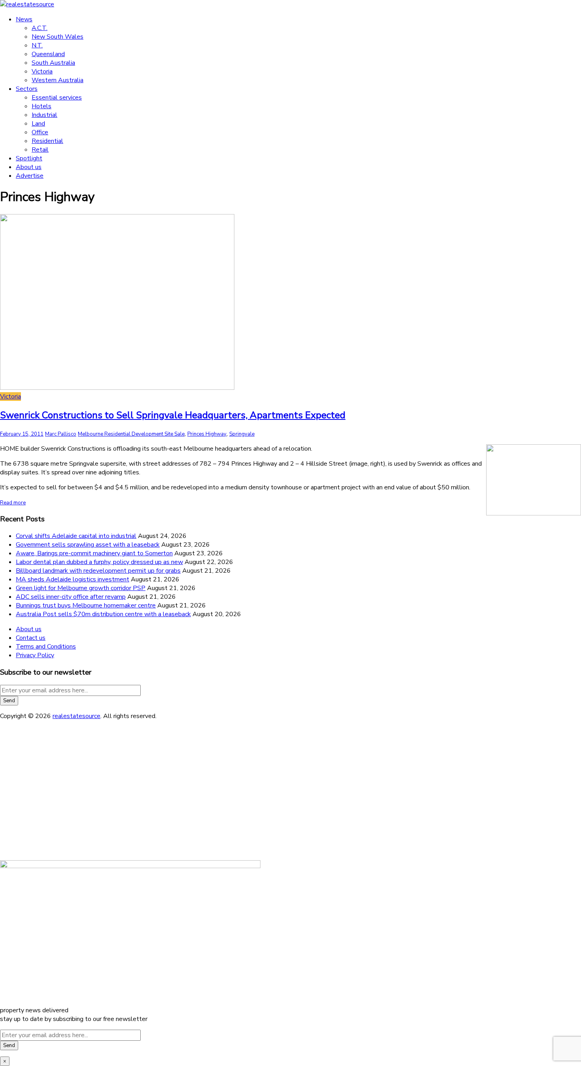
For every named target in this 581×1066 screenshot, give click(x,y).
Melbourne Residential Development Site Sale (131, 434)
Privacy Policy (35, 655)
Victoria (42, 71)
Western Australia (57, 80)
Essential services (57, 97)
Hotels (41, 106)
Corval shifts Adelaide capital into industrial (76, 536)
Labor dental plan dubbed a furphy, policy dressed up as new (99, 562)
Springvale (242, 434)
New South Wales (57, 36)
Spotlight (29, 158)
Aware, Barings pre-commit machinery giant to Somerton (94, 553)
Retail (40, 149)
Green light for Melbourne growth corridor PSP (80, 588)
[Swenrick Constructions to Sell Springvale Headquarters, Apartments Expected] (117, 388)
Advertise (29, 175)
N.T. (37, 45)
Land (38, 123)
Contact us (30, 638)
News (24, 19)
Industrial (44, 115)
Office (40, 132)
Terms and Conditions (46, 646)
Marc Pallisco (60, 434)
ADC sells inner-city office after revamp (71, 596)
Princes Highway (206, 434)
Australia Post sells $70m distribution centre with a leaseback (103, 614)
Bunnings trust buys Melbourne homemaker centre (86, 605)
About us (29, 167)
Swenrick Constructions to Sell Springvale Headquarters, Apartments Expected (172, 415)
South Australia (53, 62)
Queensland (48, 54)
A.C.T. (39, 28)
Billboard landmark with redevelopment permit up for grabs (98, 570)
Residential (47, 141)
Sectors (27, 89)
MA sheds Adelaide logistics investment (72, 579)
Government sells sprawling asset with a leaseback (88, 544)
